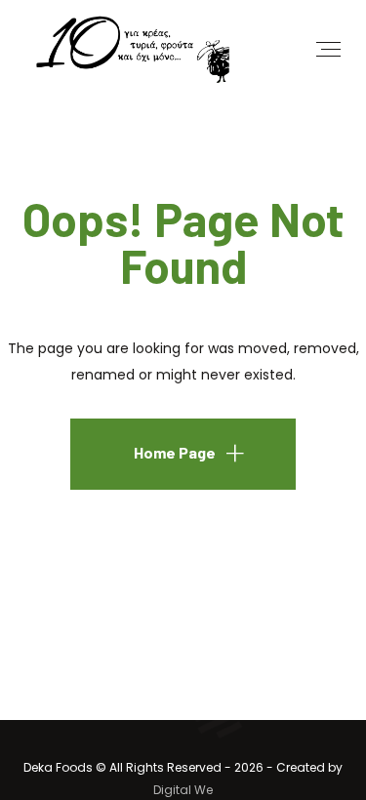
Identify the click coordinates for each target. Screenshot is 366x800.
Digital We (183, 789)
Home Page (175, 452)
